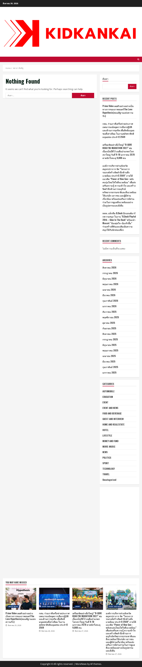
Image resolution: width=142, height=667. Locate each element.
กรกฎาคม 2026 (110, 273)
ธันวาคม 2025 (109, 311)
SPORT (105, 463)
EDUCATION (107, 397)
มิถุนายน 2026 (109, 278)
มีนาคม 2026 (108, 295)
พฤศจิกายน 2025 (110, 317)
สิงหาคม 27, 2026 (81, 631)
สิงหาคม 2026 (109, 267)
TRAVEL (106, 474)
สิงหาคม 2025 (109, 334)
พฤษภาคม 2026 (110, 284)
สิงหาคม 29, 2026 (14, 625)
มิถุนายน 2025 (109, 345)
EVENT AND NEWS (110, 408)
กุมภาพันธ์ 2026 (110, 300)
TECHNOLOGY (108, 468)
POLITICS (106, 457)
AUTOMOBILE (108, 391)
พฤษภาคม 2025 (110, 350)
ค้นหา (105, 79)
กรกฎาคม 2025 (110, 339)
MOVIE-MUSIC (108, 446)
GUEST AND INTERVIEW (113, 419)
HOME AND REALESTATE (113, 424)
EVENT (105, 402)
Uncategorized (109, 479)
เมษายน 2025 (109, 356)
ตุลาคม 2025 (108, 322)
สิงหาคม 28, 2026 (48, 631)
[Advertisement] (119, 531)
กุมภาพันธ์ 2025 (110, 367)
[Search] (138, 59)
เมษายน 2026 (109, 289)
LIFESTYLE (107, 435)
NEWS (105, 452)
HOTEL (105, 430)
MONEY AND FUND (110, 441)
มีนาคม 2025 (108, 361)
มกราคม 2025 (109, 372)
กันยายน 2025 (109, 328)
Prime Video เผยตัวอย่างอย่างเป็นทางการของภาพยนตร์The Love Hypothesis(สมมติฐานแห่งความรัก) (118, 111)
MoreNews (81, 663)
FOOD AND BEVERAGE (112, 413)
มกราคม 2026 (109, 306)
